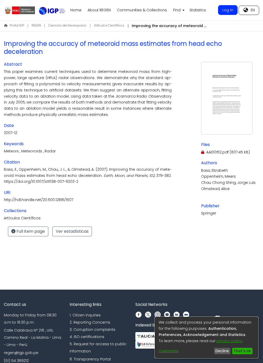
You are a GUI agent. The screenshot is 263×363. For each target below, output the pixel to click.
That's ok (242, 350)
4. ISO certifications (87, 336)
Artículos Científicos (109, 25)
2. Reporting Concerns (90, 322)
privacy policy (229, 340)
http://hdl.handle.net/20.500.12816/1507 (38, 199)
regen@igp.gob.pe (21, 352)
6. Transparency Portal (90, 359)
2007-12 (10, 132)
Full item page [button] (30, 231)
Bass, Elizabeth (214, 170)
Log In (227, 10)
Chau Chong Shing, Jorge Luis (228, 182)
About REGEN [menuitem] (99, 10)
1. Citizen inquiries (85, 315)
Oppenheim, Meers (218, 176)
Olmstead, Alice (215, 188)
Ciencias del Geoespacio (67, 25)
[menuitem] (178, 10)
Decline (222, 350)
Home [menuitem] (75, 10)
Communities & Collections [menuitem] (142, 10)
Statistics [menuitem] (198, 10)
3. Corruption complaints (92, 329)
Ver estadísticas (72, 231)
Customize (169, 350)
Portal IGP (17, 25)
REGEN (36, 25)
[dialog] (206, 337)
